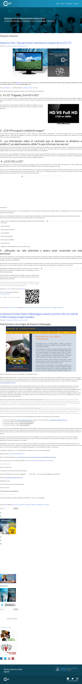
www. (18, 420)
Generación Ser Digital (4, 627)
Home (57, 3)
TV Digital (53, 307)
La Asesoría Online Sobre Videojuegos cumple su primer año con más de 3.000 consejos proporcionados (39, 315)
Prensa (63, 3)
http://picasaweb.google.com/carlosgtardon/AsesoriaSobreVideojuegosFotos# (36, 457)
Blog (6, 307)
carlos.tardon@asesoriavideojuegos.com (13, 477)
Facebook (22, 288)
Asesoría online (20, 504)
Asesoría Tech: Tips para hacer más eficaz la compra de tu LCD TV (35, 42)
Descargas (69, 3)
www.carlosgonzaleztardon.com (16, 453)
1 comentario (45, 504)
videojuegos (39, 504)
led (39, 307)
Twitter (9, 288)
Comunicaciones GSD (22, 46)
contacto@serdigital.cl (72, 680)
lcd (37, 307)
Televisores (48, 307)
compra (34, 307)
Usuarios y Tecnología (13, 307)
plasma (42, 307)
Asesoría (30, 307)
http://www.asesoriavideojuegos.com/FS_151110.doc (40, 460)
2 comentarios (59, 307)
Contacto (76, 3)
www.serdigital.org (5, 294)
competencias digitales (30, 504)
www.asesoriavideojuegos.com (7, 382)
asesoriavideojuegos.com (26, 420)
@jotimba (25, 307)
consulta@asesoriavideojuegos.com (58, 420)
